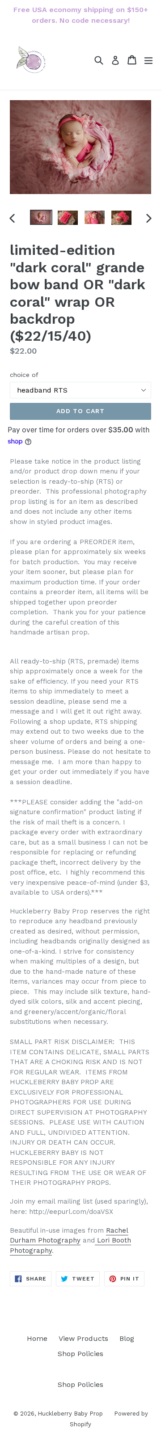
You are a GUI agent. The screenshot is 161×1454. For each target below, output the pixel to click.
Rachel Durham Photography (69, 1235)
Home (37, 1338)
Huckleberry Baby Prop (70, 1413)
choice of (24, 374)
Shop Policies (80, 1353)
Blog (126, 1338)
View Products (83, 1338)
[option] (41, 217)
